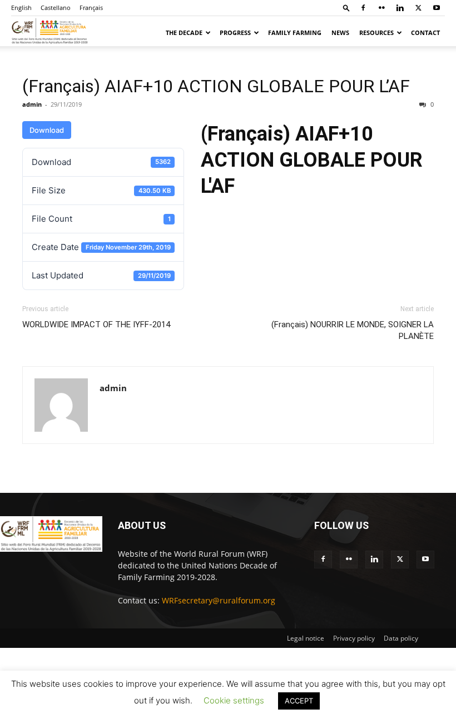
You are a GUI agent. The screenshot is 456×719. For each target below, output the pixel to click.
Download (46, 130)
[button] (346, 7)
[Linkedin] (399, 8)
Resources (376, 32)
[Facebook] (363, 8)
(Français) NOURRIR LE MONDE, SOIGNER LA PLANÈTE (352, 330)
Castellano (56, 7)
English (21, 7)
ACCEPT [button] (299, 700)
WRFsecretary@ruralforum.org (218, 600)
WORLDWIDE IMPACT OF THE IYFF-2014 (96, 324)
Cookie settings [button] (234, 700)
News (340, 32)
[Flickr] (381, 8)
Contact (425, 32)
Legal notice (305, 638)
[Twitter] (418, 8)
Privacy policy (354, 638)
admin (32, 104)
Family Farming (294, 32)
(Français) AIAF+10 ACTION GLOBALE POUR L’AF (216, 86)
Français (91, 7)
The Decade (184, 32)
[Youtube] (436, 8)
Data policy (401, 638)
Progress (235, 32)
